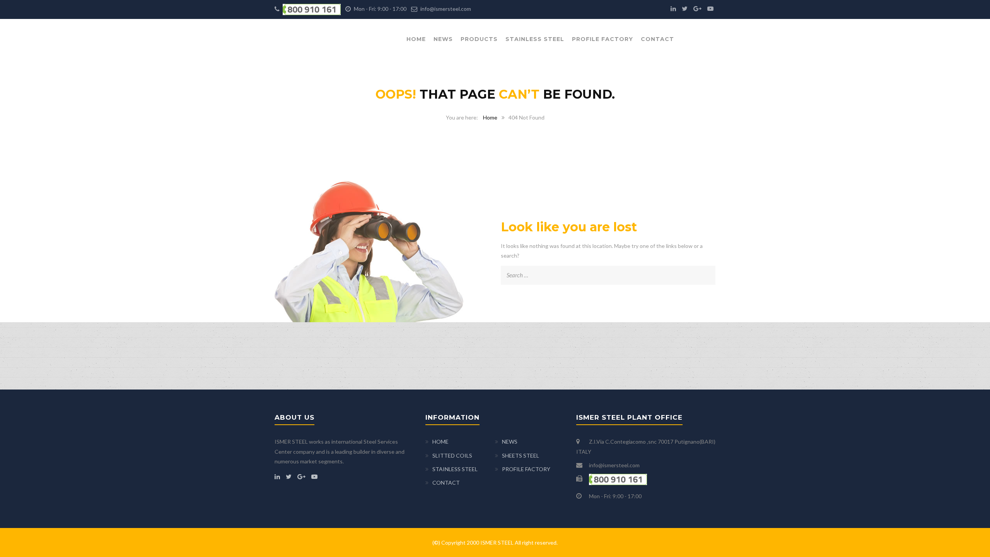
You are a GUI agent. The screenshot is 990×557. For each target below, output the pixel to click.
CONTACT (657, 39)
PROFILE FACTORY (602, 39)
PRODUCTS (479, 39)
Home (490, 117)
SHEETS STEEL (520, 455)
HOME (416, 39)
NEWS (443, 39)
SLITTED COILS (452, 455)
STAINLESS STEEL (534, 39)
